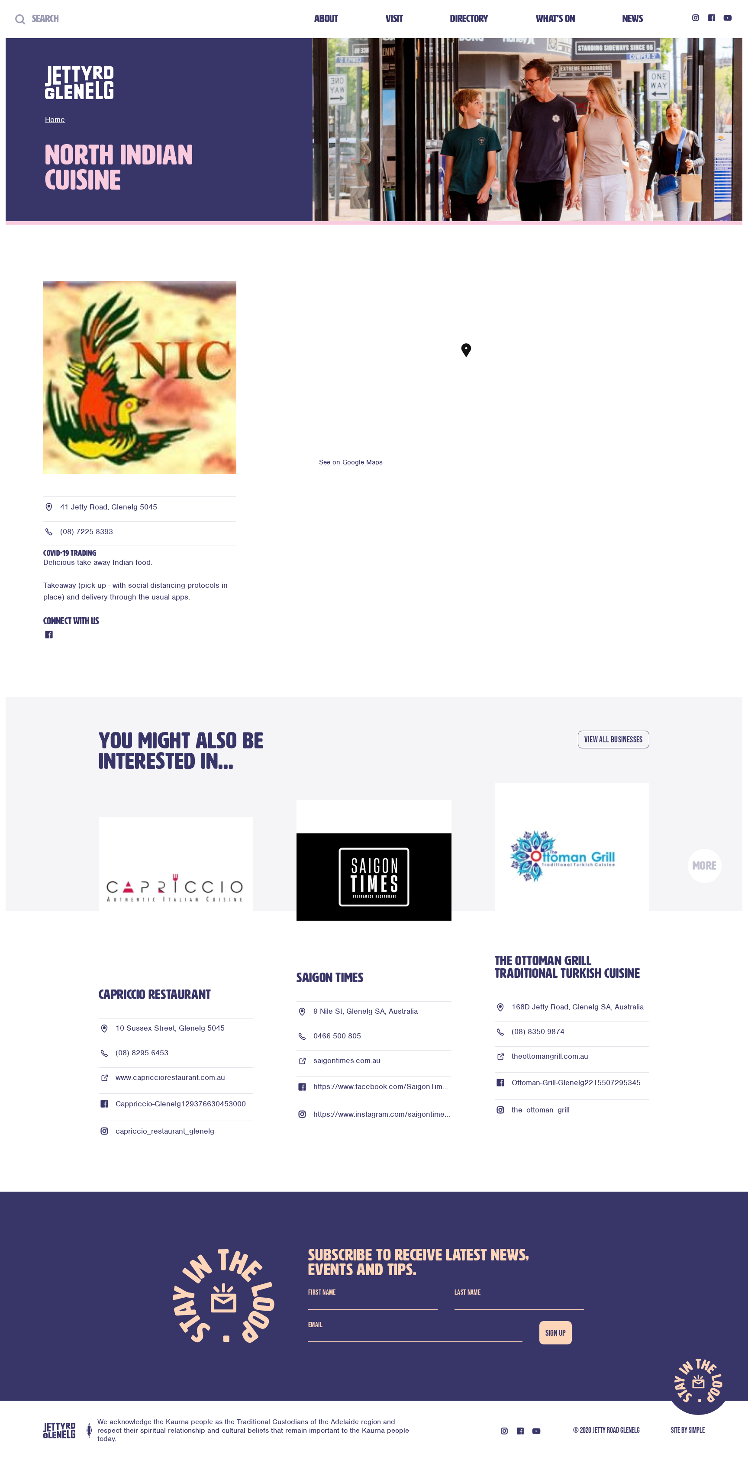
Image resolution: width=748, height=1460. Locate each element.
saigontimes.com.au (346, 1060)
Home (55, 119)
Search (42, 18)
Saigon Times (330, 977)
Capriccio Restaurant (155, 994)
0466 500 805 (337, 1036)
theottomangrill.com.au (550, 1056)
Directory (469, 18)
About (326, 18)
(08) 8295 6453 (142, 1052)
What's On (555, 18)
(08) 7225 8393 (86, 531)
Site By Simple (688, 1430)
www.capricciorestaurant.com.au (170, 1077)
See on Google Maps (351, 462)
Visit (394, 18)
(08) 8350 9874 (538, 1031)
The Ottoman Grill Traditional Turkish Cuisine (567, 967)
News (632, 18)
